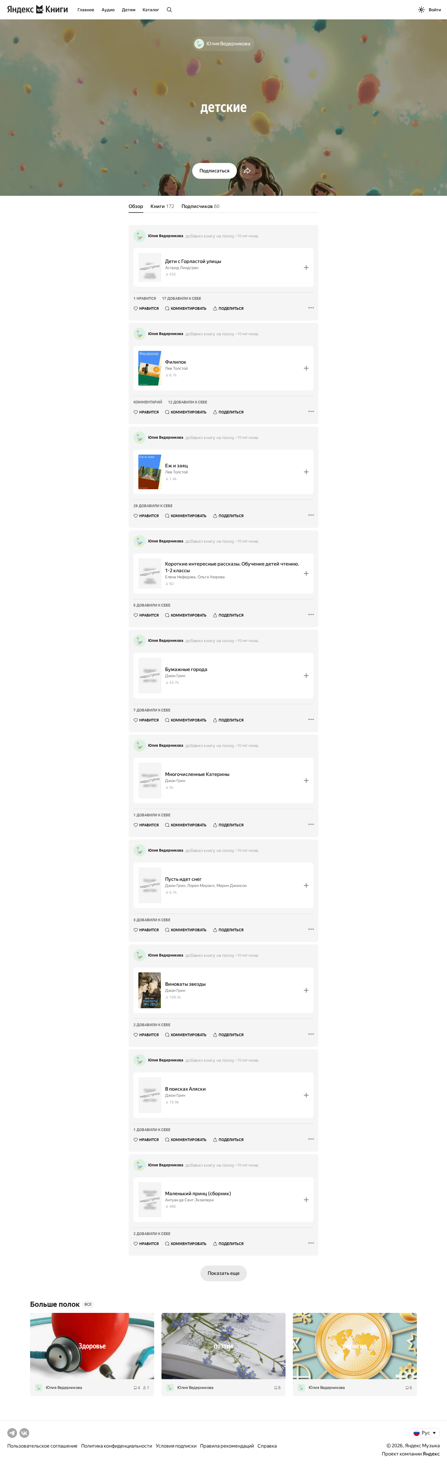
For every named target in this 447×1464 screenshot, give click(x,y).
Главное (86, 9)
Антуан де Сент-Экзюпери (189, 1200)
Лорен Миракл (200, 885)
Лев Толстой (176, 368)
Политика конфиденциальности (116, 1446)
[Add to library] (306, 267)
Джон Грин (175, 675)
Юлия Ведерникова (165, 236)
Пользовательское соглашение (42, 1446)
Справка (267, 1446)
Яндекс (431, 1454)
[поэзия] (223, 1346)
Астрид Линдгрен (181, 267)
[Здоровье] (92, 1346)
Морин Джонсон (232, 885)
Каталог (151, 9)
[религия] (355, 1346)
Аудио (108, 9)
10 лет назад (247, 236)
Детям (128, 9)
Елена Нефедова (180, 577)
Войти (435, 9)
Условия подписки (176, 1446)
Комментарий (147, 402)
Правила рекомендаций (227, 1446)
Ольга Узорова (211, 577)
